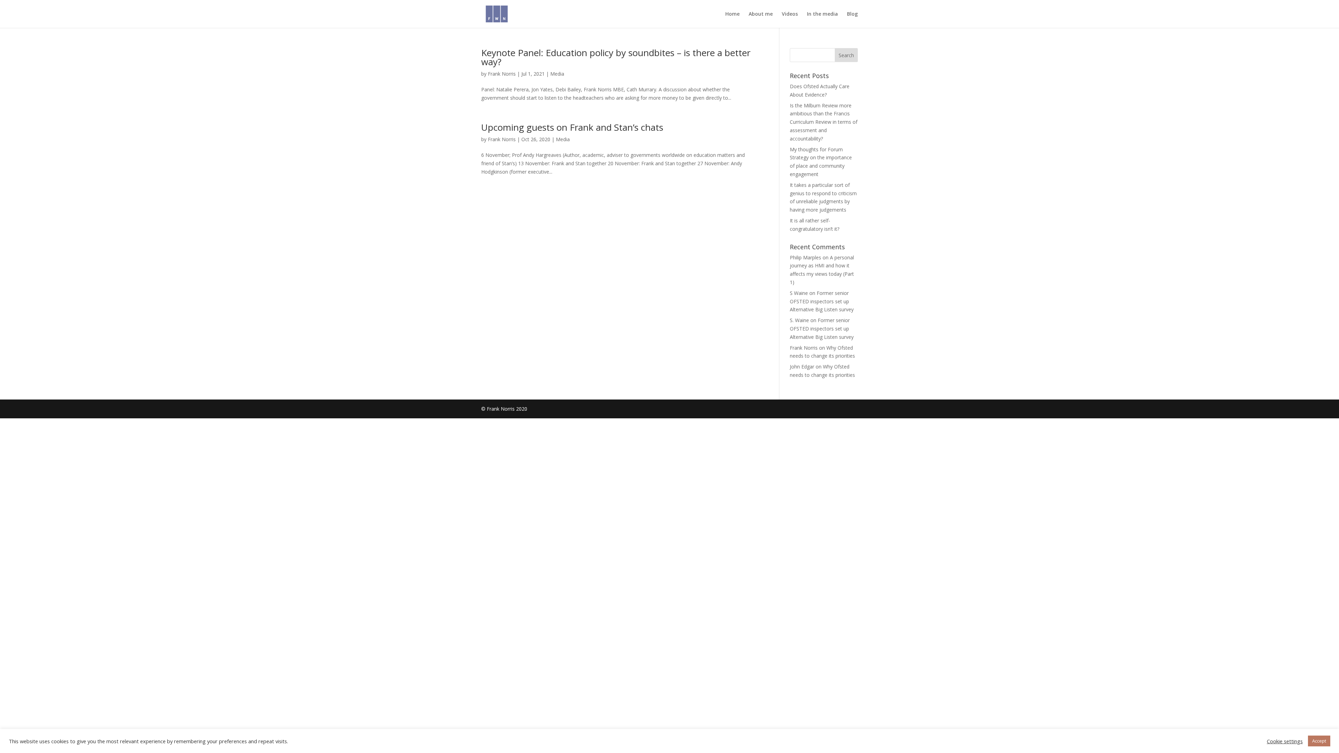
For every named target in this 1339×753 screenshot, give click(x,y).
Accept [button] (1319, 741)
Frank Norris (502, 73)
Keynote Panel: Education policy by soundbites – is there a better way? (615, 57)
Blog (852, 14)
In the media (822, 14)
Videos (790, 14)
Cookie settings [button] (1285, 741)
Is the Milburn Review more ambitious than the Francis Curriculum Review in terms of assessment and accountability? (823, 122)
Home (732, 14)
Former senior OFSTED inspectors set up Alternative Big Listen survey (822, 301)
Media (557, 73)
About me (761, 14)
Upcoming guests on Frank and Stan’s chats (572, 127)
